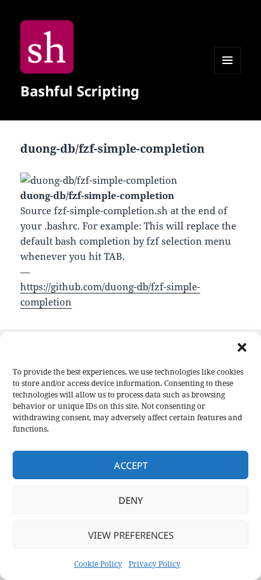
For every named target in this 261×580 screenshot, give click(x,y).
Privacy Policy (155, 563)
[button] (242, 347)
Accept (131, 465)
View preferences (131, 535)
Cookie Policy (98, 563)
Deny (130, 500)
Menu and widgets (228, 73)
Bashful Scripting (79, 90)
